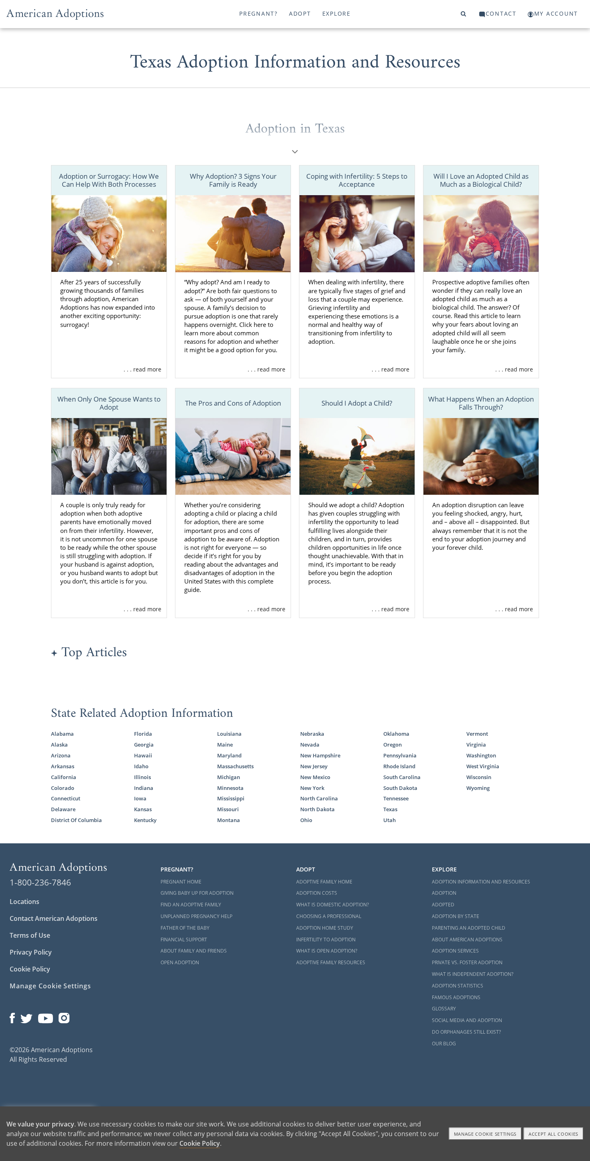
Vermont (477, 733)
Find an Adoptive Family (191, 904)
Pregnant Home (181, 881)
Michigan (228, 777)
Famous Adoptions (456, 997)
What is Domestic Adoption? (332, 904)
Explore (336, 13)
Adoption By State (455, 916)
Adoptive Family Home (324, 881)
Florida (143, 733)
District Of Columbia (76, 820)
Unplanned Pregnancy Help (196, 916)
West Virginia (482, 766)
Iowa (140, 798)
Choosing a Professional (328, 916)
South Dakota (400, 788)
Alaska (59, 744)
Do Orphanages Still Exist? (466, 1031)
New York (312, 788)
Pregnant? (258, 13)
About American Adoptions (467, 939)
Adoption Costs (316, 893)
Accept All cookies (553, 1134)
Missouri (228, 809)
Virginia (476, 744)
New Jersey (314, 766)
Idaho (141, 766)
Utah (389, 820)
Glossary (444, 1008)
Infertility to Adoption (326, 939)
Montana (228, 820)
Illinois (142, 777)
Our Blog (444, 1043)
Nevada (309, 744)
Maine (225, 744)
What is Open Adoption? (326, 950)
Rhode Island (399, 766)
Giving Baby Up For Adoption (197, 893)
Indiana (143, 788)
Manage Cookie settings (485, 1134)
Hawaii (143, 755)
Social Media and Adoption (467, 1020)
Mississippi (230, 798)
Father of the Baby (185, 927)
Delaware (63, 809)
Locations (24, 901)
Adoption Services (455, 950)
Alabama (62, 733)
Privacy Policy (31, 952)
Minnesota (230, 788)
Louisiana (229, 733)
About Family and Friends (194, 950)
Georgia (144, 744)
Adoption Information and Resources (481, 881)
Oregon (392, 744)
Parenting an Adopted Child (468, 927)
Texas (390, 809)
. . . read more (142, 369)
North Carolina (319, 798)
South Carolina (402, 777)
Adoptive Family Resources (330, 962)
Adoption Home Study (324, 927)
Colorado (62, 788)
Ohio (306, 820)
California (63, 777)
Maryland (229, 755)
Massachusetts (235, 766)
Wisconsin (478, 777)
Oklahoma (396, 733)
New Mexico (315, 777)
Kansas (143, 809)
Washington (481, 755)
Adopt (300, 13)
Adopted (443, 904)
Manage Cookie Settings (50, 985)
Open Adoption (180, 962)
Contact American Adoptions (54, 918)
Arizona (61, 755)
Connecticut (65, 798)
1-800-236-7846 (40, 882)
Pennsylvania (400, 755)
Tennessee (396, 798)
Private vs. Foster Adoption (467, 962)
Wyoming (478, 788)
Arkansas (62, 766)
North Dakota (317, 809)
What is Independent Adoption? (472, 974)
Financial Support (184, 939)
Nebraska (312, 733)
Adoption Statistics (457, 985)
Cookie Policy (30, 969)
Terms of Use (30, 935)
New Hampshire (320, 755)
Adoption (444, 893)
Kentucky (145, 820)
